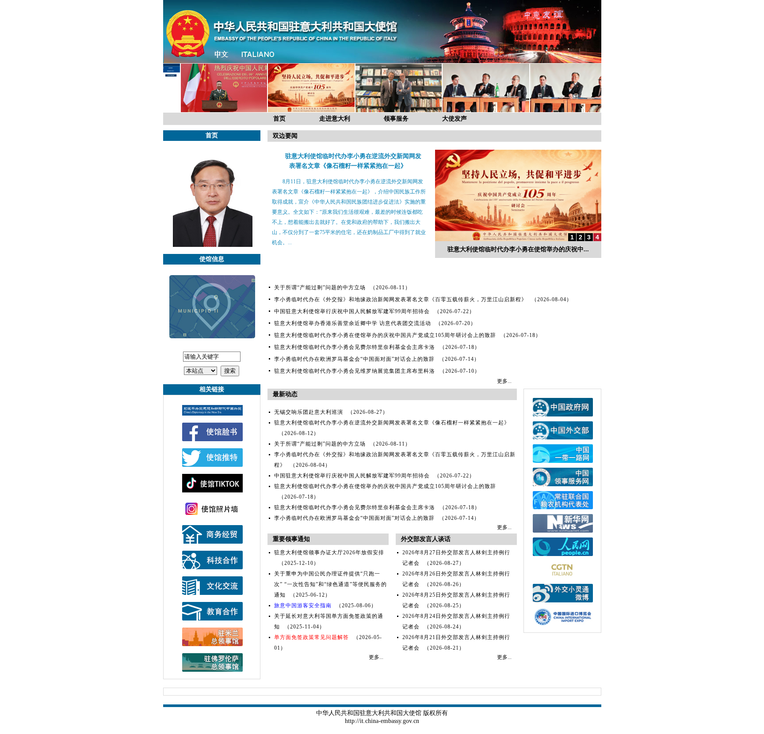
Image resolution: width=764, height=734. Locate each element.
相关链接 (211, 389)
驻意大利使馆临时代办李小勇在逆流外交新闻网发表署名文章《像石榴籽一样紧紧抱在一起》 (392, 423)
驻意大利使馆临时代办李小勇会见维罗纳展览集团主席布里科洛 (354, 371)
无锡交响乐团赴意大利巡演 (308, 412)
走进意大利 (334, 118)
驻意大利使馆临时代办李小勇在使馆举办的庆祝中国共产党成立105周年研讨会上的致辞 (385, 335)
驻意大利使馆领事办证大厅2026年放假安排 (329, 552)
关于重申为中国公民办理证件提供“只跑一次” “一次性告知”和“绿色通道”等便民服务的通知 (330, 584)
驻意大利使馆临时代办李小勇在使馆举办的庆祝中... (518, 249)
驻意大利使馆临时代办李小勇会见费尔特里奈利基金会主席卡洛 (354, 347)
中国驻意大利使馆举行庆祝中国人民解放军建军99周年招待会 (352, 311)
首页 (279, 118)
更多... (504, 381)
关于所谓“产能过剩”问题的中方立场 (320, 287)
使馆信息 (211, 259)
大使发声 (454, 118)
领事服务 (396, 118)
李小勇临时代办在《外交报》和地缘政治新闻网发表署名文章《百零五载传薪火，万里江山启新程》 (400, 299)
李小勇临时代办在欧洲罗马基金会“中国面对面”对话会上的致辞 (354, 359)
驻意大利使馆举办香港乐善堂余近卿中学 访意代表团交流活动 (352, 323)
